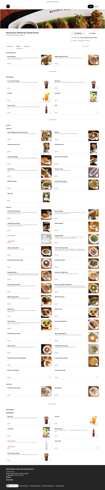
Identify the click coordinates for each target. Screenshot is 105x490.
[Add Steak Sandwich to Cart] (97, 230)
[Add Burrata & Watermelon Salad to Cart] (49, 266)
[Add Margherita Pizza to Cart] (49, 279)
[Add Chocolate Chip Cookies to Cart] (49, 394)
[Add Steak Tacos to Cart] (49, 315)
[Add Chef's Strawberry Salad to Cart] (97, 254)
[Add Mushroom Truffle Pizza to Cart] (97, 279)
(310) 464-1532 (10, 471)
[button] (11, 46)
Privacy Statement (35, 485)
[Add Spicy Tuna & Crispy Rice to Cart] (97, 163)
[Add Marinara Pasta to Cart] (49, 352)
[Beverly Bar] (8, 6)
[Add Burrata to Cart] (97, 139)
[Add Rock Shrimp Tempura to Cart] (97, 188)
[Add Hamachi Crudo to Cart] (97, 175)
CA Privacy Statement (48, 485)
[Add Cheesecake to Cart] (97, 394)
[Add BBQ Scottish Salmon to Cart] (49, 303)
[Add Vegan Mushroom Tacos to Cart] (49, 340)
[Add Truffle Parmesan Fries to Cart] (49, 151)
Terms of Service (23, 485)
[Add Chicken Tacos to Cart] (49, 328)
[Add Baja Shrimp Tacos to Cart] (97, 303)
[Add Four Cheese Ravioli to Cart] (97, 377)
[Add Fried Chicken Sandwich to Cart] (49, 217)
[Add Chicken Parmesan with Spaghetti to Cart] (49, 364)
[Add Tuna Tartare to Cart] (49, 175)
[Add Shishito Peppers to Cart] (49, 188)
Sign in (96, 6)
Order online (9, 479)
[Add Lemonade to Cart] (97, 100)
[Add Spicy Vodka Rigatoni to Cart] (97, 340)
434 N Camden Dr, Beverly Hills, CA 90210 (17, 473)
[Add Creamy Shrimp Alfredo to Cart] (97, 364)
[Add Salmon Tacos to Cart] (97, 315)
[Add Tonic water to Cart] (97, 447)
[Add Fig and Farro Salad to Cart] (97, 266)
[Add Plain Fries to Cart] (49, 200)
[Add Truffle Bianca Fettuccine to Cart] (97, 352)
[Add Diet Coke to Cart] (97, 87)
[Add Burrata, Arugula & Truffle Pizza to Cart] (97, 291)
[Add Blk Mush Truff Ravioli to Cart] (49, 377)
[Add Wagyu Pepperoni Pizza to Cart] (97, 63)
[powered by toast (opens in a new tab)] (12, 486)
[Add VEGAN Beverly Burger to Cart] (49, 230)
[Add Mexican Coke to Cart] (49, 112)
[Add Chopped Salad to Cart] (97, 242)
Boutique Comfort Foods (52, 1)
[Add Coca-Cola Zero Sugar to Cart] (49, 87)
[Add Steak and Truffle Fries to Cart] (97, 328)
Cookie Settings (60, 485)
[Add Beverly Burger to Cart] (49, 63)
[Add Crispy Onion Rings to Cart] (49, 163)
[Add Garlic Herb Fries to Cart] (97, 151)
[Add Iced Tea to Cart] (49, 100)
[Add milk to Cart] (97, 112)
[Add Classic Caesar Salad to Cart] (49, 254)
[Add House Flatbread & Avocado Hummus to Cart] (49, 139)
